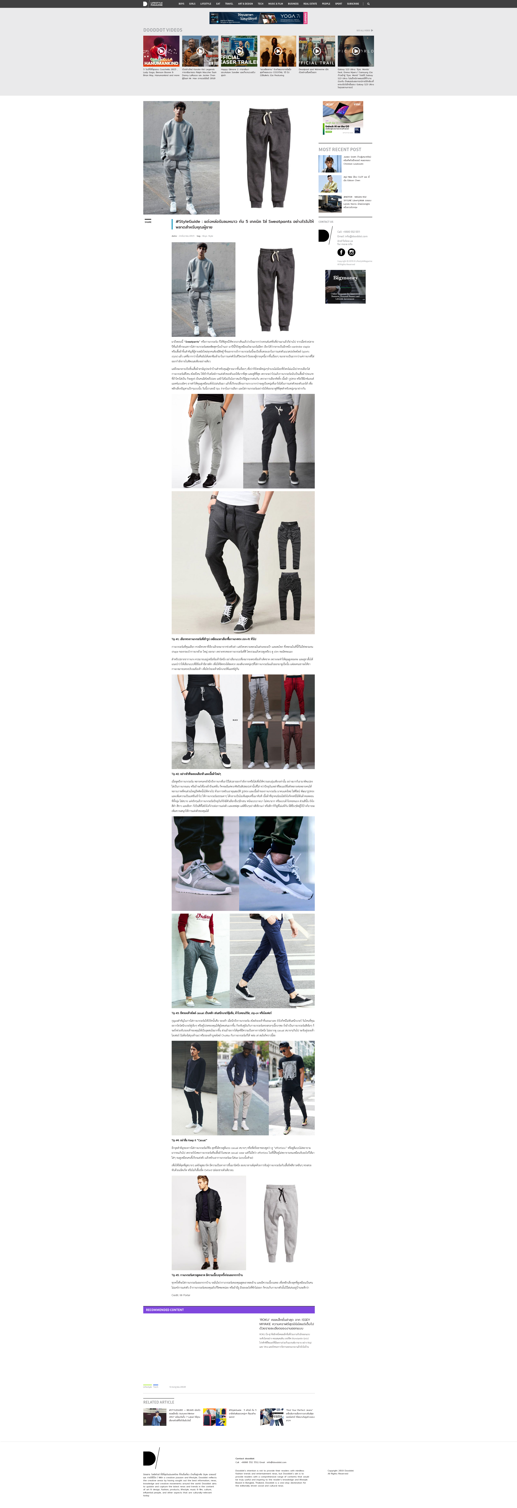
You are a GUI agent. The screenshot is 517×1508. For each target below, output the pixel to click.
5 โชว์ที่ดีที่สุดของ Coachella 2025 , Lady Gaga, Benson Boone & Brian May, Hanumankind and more (161, 72)
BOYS (181, 3)
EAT (218, 3)
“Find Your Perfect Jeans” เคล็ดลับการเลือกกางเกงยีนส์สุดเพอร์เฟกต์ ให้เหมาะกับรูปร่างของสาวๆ (300, 1415)
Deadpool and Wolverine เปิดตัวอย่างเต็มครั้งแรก (314, 71)
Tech (155, 1387)
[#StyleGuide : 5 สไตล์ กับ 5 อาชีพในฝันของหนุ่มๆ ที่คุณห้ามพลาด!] (214, 1417)
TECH (260, 3)
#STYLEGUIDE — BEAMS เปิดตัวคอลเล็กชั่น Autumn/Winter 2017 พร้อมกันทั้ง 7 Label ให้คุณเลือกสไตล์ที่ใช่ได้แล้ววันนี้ (184, 1415)
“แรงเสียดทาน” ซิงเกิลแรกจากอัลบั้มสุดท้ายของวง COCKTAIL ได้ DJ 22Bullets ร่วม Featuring (275, 72)
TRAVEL (229, 3)
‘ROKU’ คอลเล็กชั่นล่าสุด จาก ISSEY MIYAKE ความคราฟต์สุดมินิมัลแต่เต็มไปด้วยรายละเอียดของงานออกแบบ (286, 1324)
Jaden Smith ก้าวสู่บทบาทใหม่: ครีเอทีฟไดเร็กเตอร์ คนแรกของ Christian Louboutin (357, 160)
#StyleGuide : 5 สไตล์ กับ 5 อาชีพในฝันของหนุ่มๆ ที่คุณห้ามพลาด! (242, 1413)
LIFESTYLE (205, 3)
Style (210, 236)
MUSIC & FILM (275, 3)
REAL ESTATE (310, 3)
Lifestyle (147, 1387)
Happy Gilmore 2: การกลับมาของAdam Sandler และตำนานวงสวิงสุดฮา (238, 72)
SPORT (338, 3)
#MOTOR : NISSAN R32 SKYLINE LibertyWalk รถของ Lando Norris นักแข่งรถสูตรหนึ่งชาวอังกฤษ (357, 202)
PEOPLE (326, 3)
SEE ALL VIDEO (364, 30)
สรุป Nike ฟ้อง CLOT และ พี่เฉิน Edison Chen (357, 178)
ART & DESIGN (245, 3)
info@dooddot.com (356, 236)
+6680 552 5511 (351, 231)
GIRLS (192, 3)
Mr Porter (185, 1295)
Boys (204, 236)
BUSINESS (293, 3)
